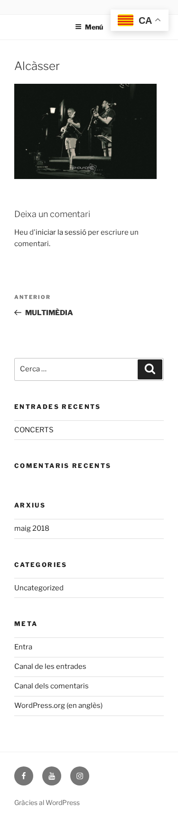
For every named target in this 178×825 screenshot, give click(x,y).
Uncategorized (39, 588)
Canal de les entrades (50, 666)
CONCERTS (34, 430)
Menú (94, 27)
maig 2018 (31, 528)
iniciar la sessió (61, 232)
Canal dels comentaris (51, 686)
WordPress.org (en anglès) (58, 705)
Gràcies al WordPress (47, 802)
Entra (23, 647)
